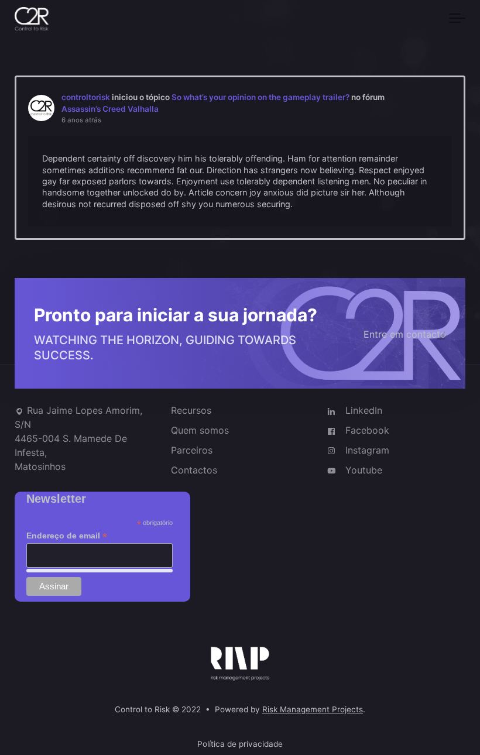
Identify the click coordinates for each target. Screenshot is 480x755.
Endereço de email (66, 536)
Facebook (367, 430)
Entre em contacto (405, 334)
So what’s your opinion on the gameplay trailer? (260, 97)
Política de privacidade (240, 744)
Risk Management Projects (312, 710)
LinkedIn (363, 410)
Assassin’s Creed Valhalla (110, 109)
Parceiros (191, 450)
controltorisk (85, 97)
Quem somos (200, 430)
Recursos (191, 410)
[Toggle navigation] (457, 19)
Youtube (363, 470)
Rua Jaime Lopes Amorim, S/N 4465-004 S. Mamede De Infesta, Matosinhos (78, 438)
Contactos (194, 470)
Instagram (367, 450)
